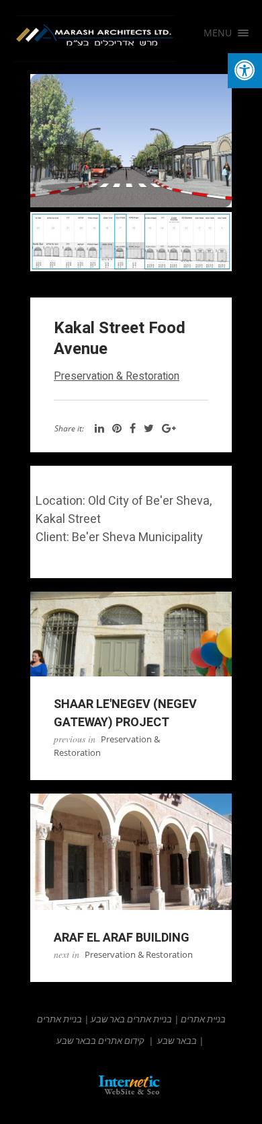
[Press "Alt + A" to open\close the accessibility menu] (245, 70)
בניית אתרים (203, 1019)
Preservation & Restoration (116, 376)
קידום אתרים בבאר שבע (100, 1040)
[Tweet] (149, 429)
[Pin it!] (117, 429)
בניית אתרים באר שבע (131, 1019)
